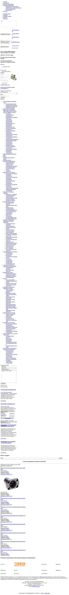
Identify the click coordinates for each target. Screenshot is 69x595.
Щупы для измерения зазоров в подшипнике (11, 358)
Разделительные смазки (11, 243)
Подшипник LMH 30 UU (6, 530)
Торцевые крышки (10, 107)
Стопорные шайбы (10, 279)
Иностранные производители (8, 403)
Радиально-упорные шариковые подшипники (10, 132)
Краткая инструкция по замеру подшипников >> (8, 88)
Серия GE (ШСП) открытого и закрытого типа (11, 320)
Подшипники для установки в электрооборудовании (8, 442)
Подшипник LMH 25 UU (6, 522)
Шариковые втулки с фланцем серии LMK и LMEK (11, 294)
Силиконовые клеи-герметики (10, 224)
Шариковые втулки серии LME (10, 297)
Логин (2, 74)
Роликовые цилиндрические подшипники (10, 115)
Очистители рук (9, 246)
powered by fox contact (4, 385)
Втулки (5, 278)
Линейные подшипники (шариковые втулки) (8, 288)
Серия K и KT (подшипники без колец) (11, 165)
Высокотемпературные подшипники (11, 141)
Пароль (2, 77)
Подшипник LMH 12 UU (6, 474)
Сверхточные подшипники (9, 121)
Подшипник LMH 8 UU (6, 547)
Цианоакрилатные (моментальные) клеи (11, 226)
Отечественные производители (8, 389)
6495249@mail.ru (16, 42)
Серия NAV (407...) (10, 168)
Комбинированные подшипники (10, 124)
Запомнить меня (5, 80)
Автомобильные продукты (9, 268)
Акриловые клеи (10, 241)
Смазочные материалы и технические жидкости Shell (9, 266)
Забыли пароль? (4, 82)
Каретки (8, 292)
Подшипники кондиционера (9, 253)
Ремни (4, 156)
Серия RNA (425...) (10, 162)
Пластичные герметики (11, 233)
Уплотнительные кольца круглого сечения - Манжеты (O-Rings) (11, 199)
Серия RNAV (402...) (10, 167)
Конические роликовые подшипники (11, 149)
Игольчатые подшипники (9, 152)
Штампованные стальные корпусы (10, 208)
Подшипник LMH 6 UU (6, 539)
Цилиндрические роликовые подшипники (11, 327)
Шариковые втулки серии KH (10, 300)
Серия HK (8, 171)
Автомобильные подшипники (10, 251)
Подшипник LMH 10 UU (6, 465)
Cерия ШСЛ (9, 317)
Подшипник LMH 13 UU (6, 496)
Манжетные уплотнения (11, 106)
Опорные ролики (10, 145)
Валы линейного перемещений (10, 290)
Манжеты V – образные (11, 194)
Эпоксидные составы (11, 244)
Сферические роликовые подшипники (11, 135)
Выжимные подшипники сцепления (11, 256)
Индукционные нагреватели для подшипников (9, 352)
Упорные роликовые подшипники (10, 147)
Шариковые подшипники (9, 172)
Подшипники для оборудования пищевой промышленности (8, 425)
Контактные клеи (10, 245)
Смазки (7, 228)
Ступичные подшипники (9, 259)
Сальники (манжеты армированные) (10, 196)
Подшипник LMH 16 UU (6, 504)
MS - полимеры (9, 248)
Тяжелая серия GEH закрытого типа (10, 314)
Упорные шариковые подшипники (11, 129)
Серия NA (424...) (10, 163)
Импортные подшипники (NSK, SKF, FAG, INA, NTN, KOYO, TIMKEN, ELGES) (10, 111)
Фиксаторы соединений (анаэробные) (11, 237)
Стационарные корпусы (11, 105)
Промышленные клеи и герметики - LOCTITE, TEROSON (8, 221)
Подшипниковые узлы (8, 201)
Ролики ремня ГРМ (10, 263)
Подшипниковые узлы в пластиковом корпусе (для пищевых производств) (11, 212)
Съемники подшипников (9, 361)
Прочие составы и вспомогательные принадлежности (10, 231)
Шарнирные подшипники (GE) (10, 126)
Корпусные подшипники (9, 215)
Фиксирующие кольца (11, 103)
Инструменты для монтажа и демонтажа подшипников (10, 349)
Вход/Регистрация (6, 71)
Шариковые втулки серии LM (10, 311)
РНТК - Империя (45, 593)
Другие (7, 169)
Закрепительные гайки (11, 283)
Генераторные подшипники (9, 262)
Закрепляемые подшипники (9, 143)
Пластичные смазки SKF (9, 108)
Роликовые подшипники (9, 322)
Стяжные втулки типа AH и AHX (11, 285)
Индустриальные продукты (10, 270)
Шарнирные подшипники (9, 312)
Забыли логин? (4, 83)
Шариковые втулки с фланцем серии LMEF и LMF (11, 308)
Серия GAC (8, 316)
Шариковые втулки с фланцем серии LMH (11, 305)
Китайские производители (7, 418)
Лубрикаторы (9, 362)
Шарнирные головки (8, 272)
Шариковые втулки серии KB (10, 302)
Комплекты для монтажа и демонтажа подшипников (11, 355)
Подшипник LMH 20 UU (6, 513)
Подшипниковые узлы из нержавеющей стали (11, 218)
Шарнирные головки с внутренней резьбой (11, 274)
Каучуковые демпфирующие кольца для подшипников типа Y (11, 342)
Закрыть (2, 72)
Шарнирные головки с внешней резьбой (11, 277)
